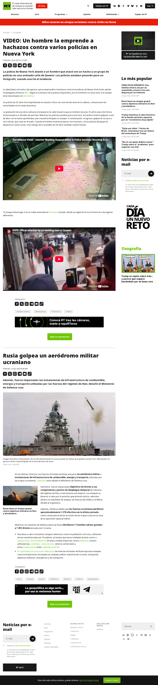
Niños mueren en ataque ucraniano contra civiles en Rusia (79, 22)
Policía (68, 311)
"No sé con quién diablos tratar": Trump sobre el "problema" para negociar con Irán (137, 144)
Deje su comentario (59, 336)
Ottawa (53, 212)
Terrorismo (55, 311)
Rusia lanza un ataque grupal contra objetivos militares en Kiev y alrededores (20, 511)
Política (79, 579)
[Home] (7, 6)
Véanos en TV (102, 5)
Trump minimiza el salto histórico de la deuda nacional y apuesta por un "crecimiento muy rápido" (138, 117)
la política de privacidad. (140, 180)
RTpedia (47, 643)
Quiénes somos (76, 627)
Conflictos (54, 579)
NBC (26, 92)
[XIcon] (123, 6)
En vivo (41, 5)
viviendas (35, 543)
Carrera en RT (75, 642)
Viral (37, 14)
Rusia (19, 579)
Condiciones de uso (78, 646)
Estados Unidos (23, 311)
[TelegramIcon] (128, 6)
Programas (60, 14)
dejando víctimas (51, 547)
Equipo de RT (141, 14)
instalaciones (29, 547)
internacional (93, 579)
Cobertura (74, 639)
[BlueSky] (132, 6)
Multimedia (111, 14)
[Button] (88, 6)
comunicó (41, 480)
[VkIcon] (115, 6)
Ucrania (30, 579)
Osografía (131, 248)
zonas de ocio (47, 543)
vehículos (84, 540)
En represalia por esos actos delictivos (35, 551)
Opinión (86, 14)
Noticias (15, 14)
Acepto (137, 180)
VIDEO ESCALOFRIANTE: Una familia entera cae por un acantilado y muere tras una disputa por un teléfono (135, 89)
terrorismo (28, 96)
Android (100, 629)
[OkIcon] (137, 6)
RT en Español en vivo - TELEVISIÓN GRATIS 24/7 (135, 55)
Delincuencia (40, 311)
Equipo (73, 635)
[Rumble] (119, 6)
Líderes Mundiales (51, 647)
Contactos (74, 631)
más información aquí (89, 680)
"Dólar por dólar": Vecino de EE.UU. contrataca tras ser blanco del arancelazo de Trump (137, 131)
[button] (138, 41)
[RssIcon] (124, 639)
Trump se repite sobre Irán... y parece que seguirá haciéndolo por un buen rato (137, 278)
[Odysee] (132, 635)
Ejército (67, 579)
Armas (41, 579)
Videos (46, 635)
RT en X (19, 667)
